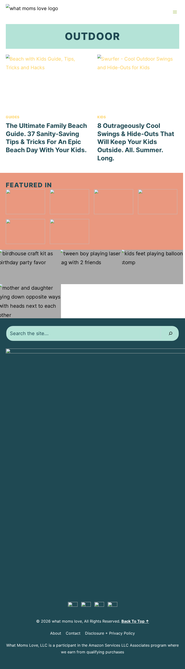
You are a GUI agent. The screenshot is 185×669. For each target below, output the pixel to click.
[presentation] (47, 82)
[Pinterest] (73, 607)
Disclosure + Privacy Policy (110, 633)
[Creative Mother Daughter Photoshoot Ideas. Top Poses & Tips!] (30, 301)
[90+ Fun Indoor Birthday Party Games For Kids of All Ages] (152, 267)
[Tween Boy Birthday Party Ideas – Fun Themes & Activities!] (91, 267)
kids (101, 117)
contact (73, 633)
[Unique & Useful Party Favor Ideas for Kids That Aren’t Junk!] (30, 267)
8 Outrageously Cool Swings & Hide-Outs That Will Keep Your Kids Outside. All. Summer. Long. (135, 142)
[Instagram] (99, 607)
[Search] (170, 333)
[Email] (112, 607)
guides (13, 117)
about (55, 633)
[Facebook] (86, 607)
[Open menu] (174, 12)
